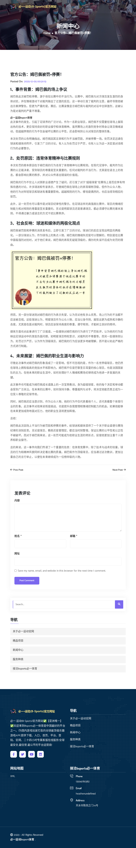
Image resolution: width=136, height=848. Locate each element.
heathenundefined (86, 793)
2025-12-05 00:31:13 (35, 82)
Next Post (117, 470)
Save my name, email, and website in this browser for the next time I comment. (62, 571)
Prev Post (18, 470)
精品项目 (18, 641)
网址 (17, 553)
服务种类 (18, 659)
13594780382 (83, 781)
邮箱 (73, 536)
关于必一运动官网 (23, 631)
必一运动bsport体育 (22, 839)
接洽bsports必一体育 (25, 668)
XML (12, 776)
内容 (17, 500)
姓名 (18, 536)
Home (47, 33)
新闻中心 (18, 650)
